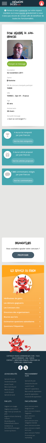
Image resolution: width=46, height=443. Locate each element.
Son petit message (13, 116)
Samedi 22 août (9, 395)
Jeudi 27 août (8, 384)
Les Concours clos (11, 307)
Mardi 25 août (9, 390)
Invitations (8, 426)
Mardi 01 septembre (32, 389)
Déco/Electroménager (12, 428)
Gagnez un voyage (10, 406)
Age (8, 101)
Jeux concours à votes (32, 425)
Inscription (11, 70)
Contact (9, 360)
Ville (8, 93)
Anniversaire (11, 108)
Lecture (7, 431)
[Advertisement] (23, 211)
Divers (14, 431)
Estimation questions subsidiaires (19, 321)
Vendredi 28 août (10, 382)
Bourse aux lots (11, 317)
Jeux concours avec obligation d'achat (31, 422)
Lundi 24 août (9, 392)
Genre (9, 78)
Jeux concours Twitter (32, 433)
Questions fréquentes (13, 326)
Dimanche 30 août (31, 383)
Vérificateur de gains (13, 298)
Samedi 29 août (9, 379)
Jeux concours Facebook (30, 417)
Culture (7, 418)
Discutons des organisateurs (16, 312)
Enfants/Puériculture (11, 423)
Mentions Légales (21, 360)
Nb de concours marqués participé (19, 85)
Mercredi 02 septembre (33, 391)
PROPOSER (23, 255)
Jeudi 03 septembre (31, 394)
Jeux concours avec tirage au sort (31, 407)
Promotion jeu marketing (30, 436)
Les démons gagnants (14, 303)
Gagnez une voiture (11, 409)
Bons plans (28, 362)
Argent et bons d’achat (12, 416)
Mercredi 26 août (10, 387)
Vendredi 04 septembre (33, 397)
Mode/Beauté (9, 421)
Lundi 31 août (29, 386)
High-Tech (8, 412)
